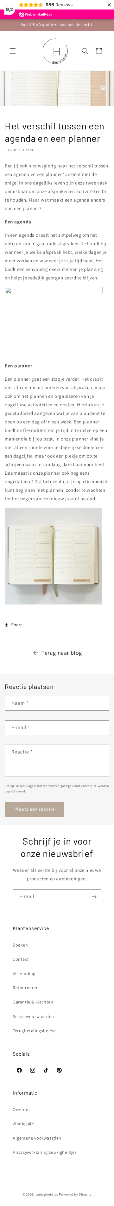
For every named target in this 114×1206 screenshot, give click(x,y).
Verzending (24, 973)
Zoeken (20, 945)
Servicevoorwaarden (33, 1016)
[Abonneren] (94, 896)
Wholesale (23, 1124)
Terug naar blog (61, 652)
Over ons (22, 1109)
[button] (13, 51)
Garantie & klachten (33, 1002)
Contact (21, 959)
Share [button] (17, 625)
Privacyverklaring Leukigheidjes (45, 1152)
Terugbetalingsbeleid (34, 1031)
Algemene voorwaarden (37, 1138)
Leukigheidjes (46, 1194)
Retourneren (26, 987)
